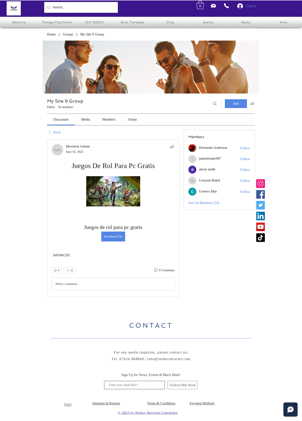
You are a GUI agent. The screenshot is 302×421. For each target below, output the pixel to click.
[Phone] (226, 5)
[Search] (215, 103)
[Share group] (252, 103)
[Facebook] (260, 194)
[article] (113, 218)
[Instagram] (260, 183)
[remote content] (113, 191)
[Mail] (213, 5)
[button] (200, 4)
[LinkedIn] (260, 216)
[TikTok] (260, 237)
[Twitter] (260, 205)
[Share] (172, 146)
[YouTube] (260, 227)
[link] (61, 119)
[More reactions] (70, 270)
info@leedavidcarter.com (169, 359)
